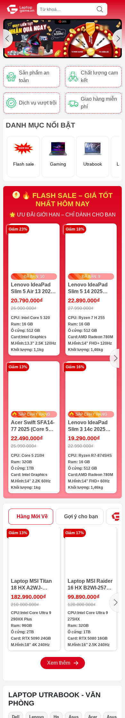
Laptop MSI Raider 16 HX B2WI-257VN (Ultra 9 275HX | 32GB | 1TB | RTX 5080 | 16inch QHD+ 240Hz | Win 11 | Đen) (91, 584)
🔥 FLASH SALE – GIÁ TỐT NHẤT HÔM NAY (66, 199)
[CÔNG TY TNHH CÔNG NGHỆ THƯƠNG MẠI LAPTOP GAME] (20, 9)
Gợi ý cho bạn (81, 516)
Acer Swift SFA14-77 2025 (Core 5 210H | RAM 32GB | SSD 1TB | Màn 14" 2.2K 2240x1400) (34, 426)
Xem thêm (58, 663)
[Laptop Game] (62, 38)
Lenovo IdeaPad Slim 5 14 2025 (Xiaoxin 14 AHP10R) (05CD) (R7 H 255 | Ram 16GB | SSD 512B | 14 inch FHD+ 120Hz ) (90, 288)
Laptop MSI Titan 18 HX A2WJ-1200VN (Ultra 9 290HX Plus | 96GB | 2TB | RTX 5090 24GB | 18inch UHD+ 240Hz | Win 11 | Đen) (33, 584)
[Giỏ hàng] (117, 9)
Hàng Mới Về (32, 516)
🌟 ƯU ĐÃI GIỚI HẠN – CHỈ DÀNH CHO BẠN (62, 214)
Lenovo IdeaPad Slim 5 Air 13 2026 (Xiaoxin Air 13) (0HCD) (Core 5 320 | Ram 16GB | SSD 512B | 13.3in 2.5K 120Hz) (32, 288)
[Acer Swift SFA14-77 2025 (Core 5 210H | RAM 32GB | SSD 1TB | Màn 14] (34, 387)
